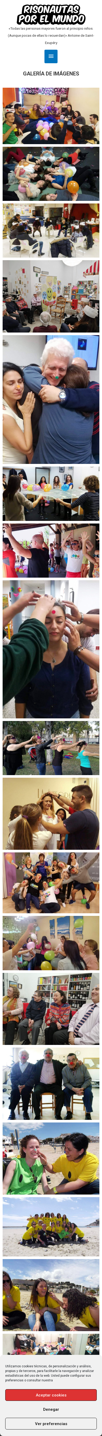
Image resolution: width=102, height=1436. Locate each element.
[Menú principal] (51, 56)
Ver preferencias (51, 1423)
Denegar (51, 1409)
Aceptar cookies (51, 1395)
